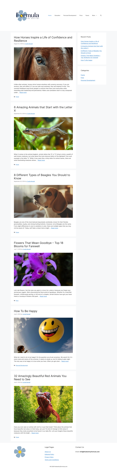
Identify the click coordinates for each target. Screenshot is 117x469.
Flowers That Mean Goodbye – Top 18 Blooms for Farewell (38, 244)
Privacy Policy (49, 457)
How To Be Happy (25, 311)
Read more (23, 92)
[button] (101, 15)
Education (57, 15)
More (93, 15)
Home (49, 15)
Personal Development (69, 15)
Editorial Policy (49, 454)
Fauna (87, 15)
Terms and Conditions (52, 460)
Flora (81, 15)
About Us (48, 452)
